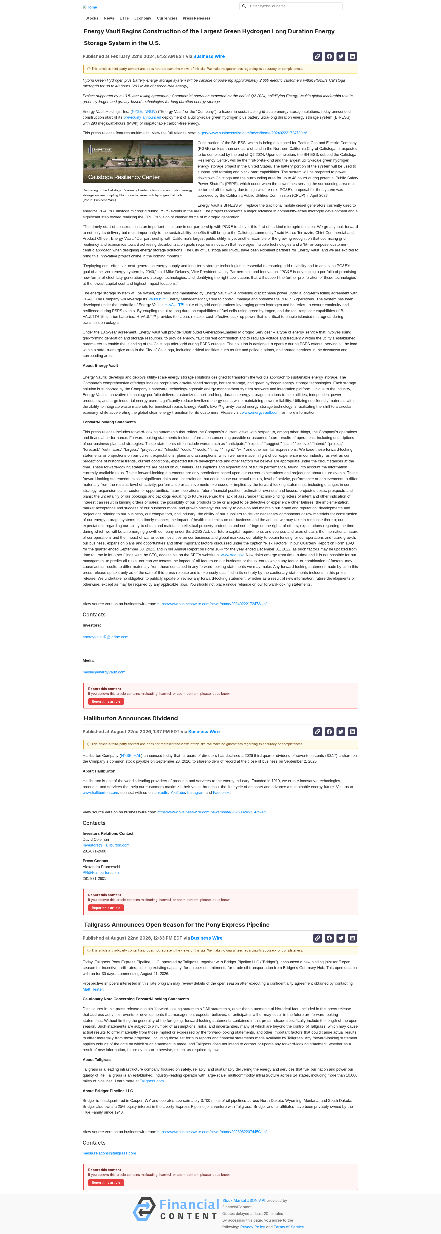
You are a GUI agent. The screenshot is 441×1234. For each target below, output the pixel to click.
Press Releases (197, 18)
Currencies (167, 18)
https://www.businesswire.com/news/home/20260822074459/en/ (212, 1132)
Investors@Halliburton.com (106, 845)
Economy (142, 18)
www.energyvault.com (261, 412)
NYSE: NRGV (143, 111)
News (109, 18)
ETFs (124, 18)
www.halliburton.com (100, 792)
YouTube (177, 792)
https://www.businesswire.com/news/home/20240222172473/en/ (252, 133)
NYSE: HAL (131, 755)
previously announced (142, 117)
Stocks (91, 18)
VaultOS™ (157, 299)
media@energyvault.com (104, 672)
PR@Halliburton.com (101, 872)
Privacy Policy (252, 1227)
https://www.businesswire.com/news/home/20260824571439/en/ (212, 812)
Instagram (195, 792)
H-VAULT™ (174, 305)
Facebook (221, 792)
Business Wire (209, 56)
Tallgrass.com (152, 1081)
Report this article (106, 701)
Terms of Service (289, 1227)
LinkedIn (161, 792)
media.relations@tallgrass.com (109, 1153)
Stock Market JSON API (243, 1200)
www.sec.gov (232, 555)
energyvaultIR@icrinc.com (105, 637)
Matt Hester (93, 989)
